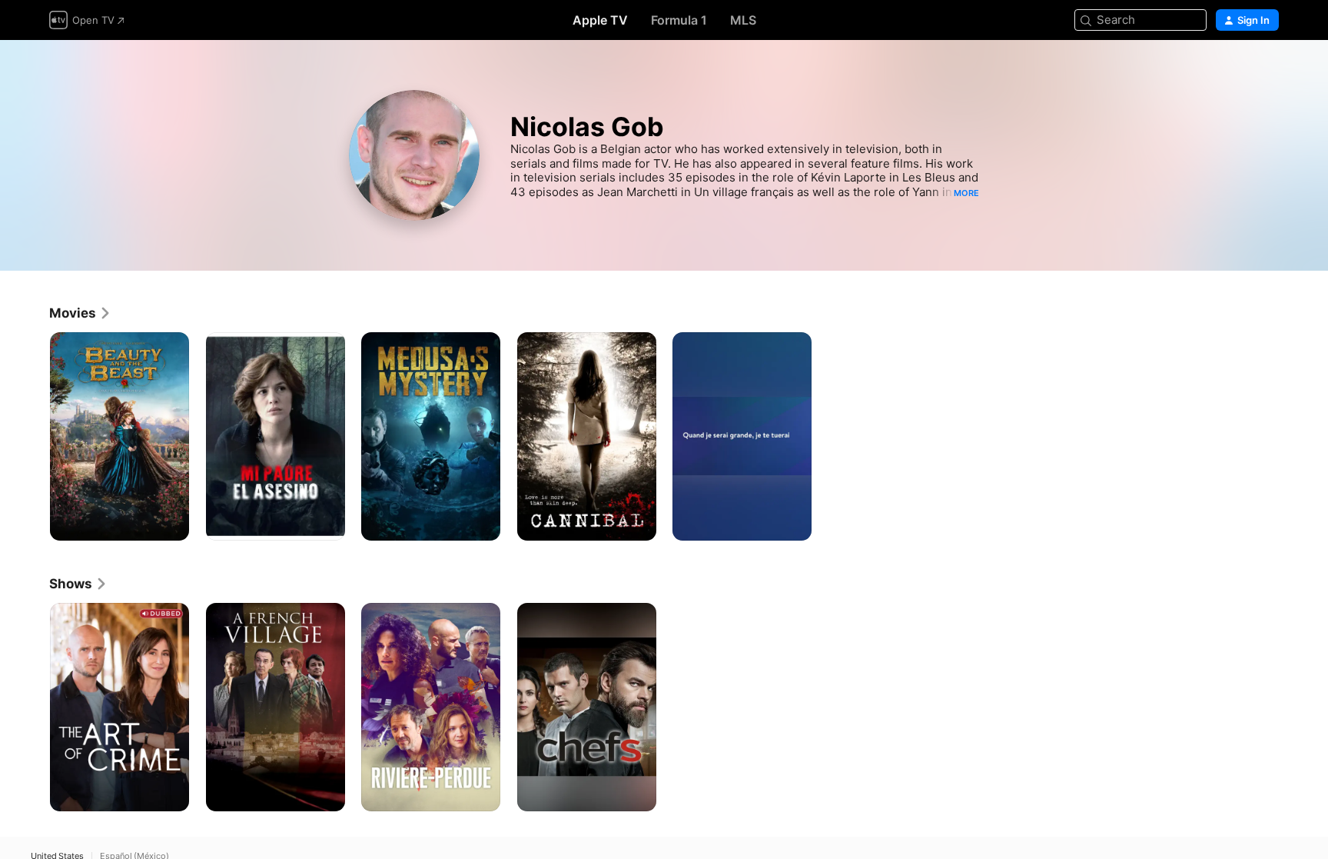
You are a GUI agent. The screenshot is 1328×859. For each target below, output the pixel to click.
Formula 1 (679, 20)
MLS (743, 20)
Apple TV (600, 20)
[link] (80, 313)
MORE (966, 193)
